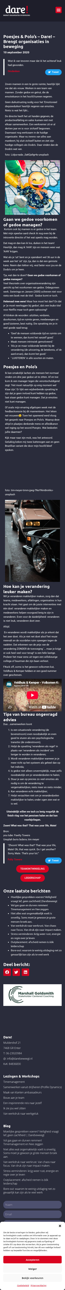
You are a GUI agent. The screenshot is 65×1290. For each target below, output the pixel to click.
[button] (60, 1226)
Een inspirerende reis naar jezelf (22, 1103)
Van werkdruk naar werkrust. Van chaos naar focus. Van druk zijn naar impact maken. (29, 1163)
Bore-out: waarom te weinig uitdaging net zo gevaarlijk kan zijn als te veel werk (29, 1190)
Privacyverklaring (38, 1285)
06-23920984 (14, 1053)
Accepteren (32, 1259)
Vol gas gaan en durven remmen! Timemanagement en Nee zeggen (23, 1142)
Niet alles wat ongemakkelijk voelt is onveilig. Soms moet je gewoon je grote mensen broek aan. (33, 917)
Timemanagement (14, 1082)
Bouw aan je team (13, 1098)
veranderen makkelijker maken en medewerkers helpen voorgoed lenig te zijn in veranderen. (28, 612)
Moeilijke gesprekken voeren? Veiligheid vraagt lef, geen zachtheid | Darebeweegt (31, 1133)
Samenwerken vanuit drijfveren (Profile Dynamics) (32, 1087)
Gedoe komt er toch (46, 295)
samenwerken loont (21, 724)
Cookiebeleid (23, 1285)
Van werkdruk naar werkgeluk (20, 1113)
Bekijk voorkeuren (32, 1278)
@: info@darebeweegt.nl (17, 1058)
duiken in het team (43, 243)
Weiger (32, 1268)
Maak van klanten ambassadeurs (22, 1092)
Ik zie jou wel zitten (14, 1108)
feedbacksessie (13, 411)
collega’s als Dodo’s (25, 144)
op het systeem (31, 762)
